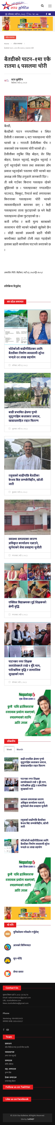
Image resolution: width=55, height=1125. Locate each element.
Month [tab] (20, 750)
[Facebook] (47, 14)
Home (6, 43)
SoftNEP (30, 1119)
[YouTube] (50, 14)
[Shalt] (27, 24)
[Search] (43, 5)
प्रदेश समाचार (18, 43)
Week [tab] (9, 750)
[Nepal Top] (27, 713)
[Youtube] (8, 1030)
